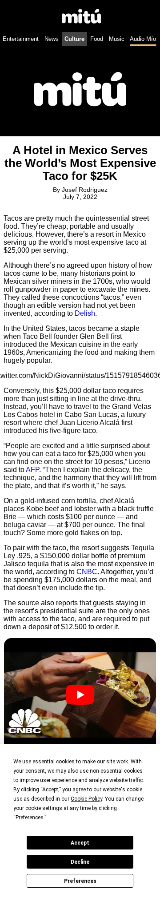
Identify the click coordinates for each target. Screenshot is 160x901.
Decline (80, 862)
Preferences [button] (30, 817)
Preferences (80, 881)
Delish (85, 313)
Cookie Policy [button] (86, 799)
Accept (80, 843)
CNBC (86, 572)
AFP (32, 469)
